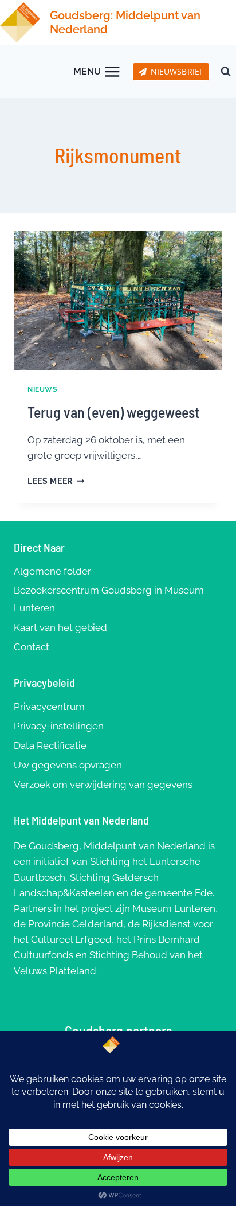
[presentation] (118, 300)
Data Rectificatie (50, 745)
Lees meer (56, 481)
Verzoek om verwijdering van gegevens (103, 784)
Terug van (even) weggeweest (113, 412)
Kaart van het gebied (60, 627)
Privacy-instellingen (59, 726)
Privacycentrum (49, 706)
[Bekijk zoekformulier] (225, 71)
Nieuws (42, 389)
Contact (31, 647)
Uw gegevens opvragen (68, 765)
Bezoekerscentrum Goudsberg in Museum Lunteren (109, 599)
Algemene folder (52, 571)
